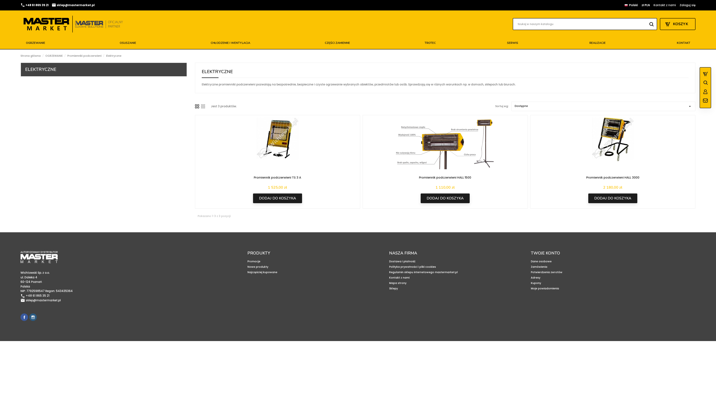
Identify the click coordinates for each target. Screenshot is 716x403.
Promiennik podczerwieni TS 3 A (277, 177)
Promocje (253, 261)
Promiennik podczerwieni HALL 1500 (445, 177)
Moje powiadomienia (545, 288)
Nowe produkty (257, 267)
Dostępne (603, 106)
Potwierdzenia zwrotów (546, 272)
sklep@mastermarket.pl (73, 5)
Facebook (24, 317)
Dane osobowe (541, 261)
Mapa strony (397, 283)
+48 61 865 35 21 (35, 5)
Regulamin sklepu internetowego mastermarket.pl (423, 272)
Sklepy (393, 288)
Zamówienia (539, 267)
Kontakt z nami (665, 5)
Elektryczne (40, 69)
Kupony (536, 283)
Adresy (535, 277)
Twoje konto (545, 253)
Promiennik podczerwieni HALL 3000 (612, 177)
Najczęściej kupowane (262, 272)
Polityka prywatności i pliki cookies (412, 267)
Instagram (33, 317)
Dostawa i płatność (402, 261)
